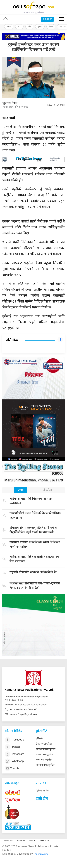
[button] (61, 19)
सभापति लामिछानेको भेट (33, 572)
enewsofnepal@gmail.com (24, 714)
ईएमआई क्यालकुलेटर (45, 749)
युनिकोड (39, 739)
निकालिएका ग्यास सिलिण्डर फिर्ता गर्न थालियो (35, 544)
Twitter (16, 747)
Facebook (18, 740)
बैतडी (51, 26)
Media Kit (44, 840)
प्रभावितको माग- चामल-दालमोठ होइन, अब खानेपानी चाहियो (35, 586)
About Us (8, 840)
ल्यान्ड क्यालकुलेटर (44, 754)
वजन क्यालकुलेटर (44, 760)
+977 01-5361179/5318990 (23, 709)
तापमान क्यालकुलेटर (45, 765)
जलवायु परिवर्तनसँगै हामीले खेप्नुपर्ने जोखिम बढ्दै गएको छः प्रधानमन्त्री (33, 530)
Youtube (15, 768)
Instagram (18, 754)
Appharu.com (41, 853)
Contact (32, 840)
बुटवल (40, 26)
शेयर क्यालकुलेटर (44, 744)
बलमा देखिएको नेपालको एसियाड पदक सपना (35, 515)
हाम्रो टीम (42, 798)
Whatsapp (18, 761)
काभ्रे (9, 26)
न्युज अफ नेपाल (9, 103)
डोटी (19, 26)
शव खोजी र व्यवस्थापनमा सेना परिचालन (35, 559)
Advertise (21, 840)
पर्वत (29, 26)
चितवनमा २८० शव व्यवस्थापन (31, 501)
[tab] (20, 490)
